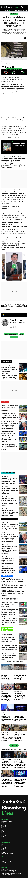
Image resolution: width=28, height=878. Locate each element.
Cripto (2, 849)
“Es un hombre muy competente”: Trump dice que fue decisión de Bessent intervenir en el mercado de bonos (9, 425)
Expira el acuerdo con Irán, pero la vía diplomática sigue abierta (9, 604)
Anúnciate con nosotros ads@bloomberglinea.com (12, 871)
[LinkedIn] (16, 327)
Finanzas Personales (5, 850)
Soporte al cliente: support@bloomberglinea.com (11, 873)
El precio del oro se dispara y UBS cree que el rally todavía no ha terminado (9, 377)
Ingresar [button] (25, 6)
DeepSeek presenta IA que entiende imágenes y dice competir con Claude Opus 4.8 (20, 717)
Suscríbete (3, 858)
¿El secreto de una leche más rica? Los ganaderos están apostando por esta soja (9, 648)
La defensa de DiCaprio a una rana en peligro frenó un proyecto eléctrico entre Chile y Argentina (6, 782)
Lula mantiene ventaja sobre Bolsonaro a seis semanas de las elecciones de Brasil (9, 416)
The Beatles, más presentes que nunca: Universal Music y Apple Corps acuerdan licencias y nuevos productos (20, 763)
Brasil (2, 822)
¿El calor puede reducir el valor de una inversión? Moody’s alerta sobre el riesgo (9, 656)
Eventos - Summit (5, 869)
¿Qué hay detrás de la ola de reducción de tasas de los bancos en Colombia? (18, 145)
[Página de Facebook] (4, 801)
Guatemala (3, 839)
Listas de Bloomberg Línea (7, 853)
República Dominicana (6, 837)
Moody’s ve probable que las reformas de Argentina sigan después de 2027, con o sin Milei (20, 677)
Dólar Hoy (3, 847)
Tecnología (3, 862)
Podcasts (3, 852)
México (3, 823)
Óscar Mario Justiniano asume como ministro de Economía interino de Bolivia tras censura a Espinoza (7, 697)
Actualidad (3, 848)
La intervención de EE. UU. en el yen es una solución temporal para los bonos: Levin (9, 621)
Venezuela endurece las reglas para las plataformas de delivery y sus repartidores (20, 737)
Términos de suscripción (6, 861)
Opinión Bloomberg (7, 575)
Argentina (3, 825)
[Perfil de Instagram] (14, 801)
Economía (3, 844)
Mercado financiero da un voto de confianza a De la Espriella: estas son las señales (9, 446)
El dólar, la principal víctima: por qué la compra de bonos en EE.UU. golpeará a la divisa (9, 513)
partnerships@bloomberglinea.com (8, 870)
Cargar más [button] (14, 745)
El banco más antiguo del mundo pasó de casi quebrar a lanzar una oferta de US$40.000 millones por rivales (9, 550)
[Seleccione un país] (4, 6)
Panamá (3, 832)
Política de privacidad (5, 860)
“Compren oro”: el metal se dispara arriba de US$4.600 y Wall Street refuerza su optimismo (8, 307)
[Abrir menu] (2, 7)
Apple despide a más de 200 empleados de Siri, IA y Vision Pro (9, 439)
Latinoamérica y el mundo (6, 821)
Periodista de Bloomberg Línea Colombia (17, 323)
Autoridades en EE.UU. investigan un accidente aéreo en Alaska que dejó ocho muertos (20, 696)
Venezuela (3, 827)
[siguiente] (25, 306)
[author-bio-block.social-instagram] (14, 327)
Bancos (21, 334)
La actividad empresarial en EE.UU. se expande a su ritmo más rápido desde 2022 (7, 737)
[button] (25, 38)
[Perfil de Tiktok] (21, 801)
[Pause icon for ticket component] (1, 10)
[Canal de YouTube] (10, 801)
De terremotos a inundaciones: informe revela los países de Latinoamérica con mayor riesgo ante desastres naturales (9, 638)
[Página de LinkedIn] (17, 801)
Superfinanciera (14, 337)
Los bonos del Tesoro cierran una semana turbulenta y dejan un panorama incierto (8, 561)
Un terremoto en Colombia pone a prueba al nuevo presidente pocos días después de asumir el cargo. (9, 612)
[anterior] (2, 306)
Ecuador (3, 831)
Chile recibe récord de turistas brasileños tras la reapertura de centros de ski (6, 677)
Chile (2, 829)
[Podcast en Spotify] (24, 801)
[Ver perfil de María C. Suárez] (5, 324)
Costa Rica (3, 835)
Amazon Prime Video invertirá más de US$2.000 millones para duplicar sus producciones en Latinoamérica (20, 782)
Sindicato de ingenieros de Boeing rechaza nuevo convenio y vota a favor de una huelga (9, 408)
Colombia (14, 13)
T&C (2, 864)
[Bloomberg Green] (14, 629)
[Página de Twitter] (7, 801)
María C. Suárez (6, 61)
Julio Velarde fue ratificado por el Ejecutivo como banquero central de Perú (7, 717)
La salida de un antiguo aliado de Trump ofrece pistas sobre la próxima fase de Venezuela (12, 593)
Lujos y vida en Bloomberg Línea (13, 749)
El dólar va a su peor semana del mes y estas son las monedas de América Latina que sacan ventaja (9, 502)
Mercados (3, 845)
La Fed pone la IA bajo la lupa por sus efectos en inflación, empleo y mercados (19, 306)
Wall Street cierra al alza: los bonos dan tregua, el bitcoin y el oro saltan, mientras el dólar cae (9, 480)
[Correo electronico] (11, 327)
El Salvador (3, 836)
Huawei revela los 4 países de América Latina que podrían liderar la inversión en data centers (9, 368)
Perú (2, 830)
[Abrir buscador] (22, 7)
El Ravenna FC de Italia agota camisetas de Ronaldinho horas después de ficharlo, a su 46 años (7, 763)
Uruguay (3, 834)
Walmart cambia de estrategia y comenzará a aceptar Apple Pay (9, 433)
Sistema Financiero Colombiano (11, 334)
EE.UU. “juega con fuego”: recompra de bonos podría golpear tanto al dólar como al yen (9, 490)
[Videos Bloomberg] (14, 599)
